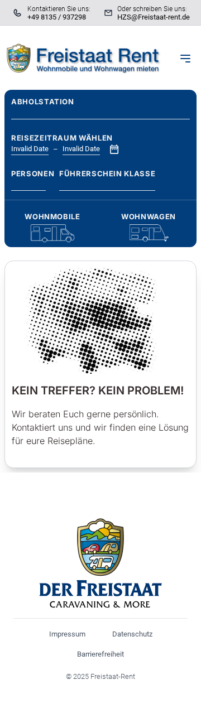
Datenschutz (132, 634)
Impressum (67, 634)
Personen (28, 173)
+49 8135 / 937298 (56, 17)
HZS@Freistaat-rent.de (153, 17)
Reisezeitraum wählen (62, 137)
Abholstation (42, 101)
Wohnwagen (148, 216)
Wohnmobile (52, 216)
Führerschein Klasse (107, 173)
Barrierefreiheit (100, 654)
